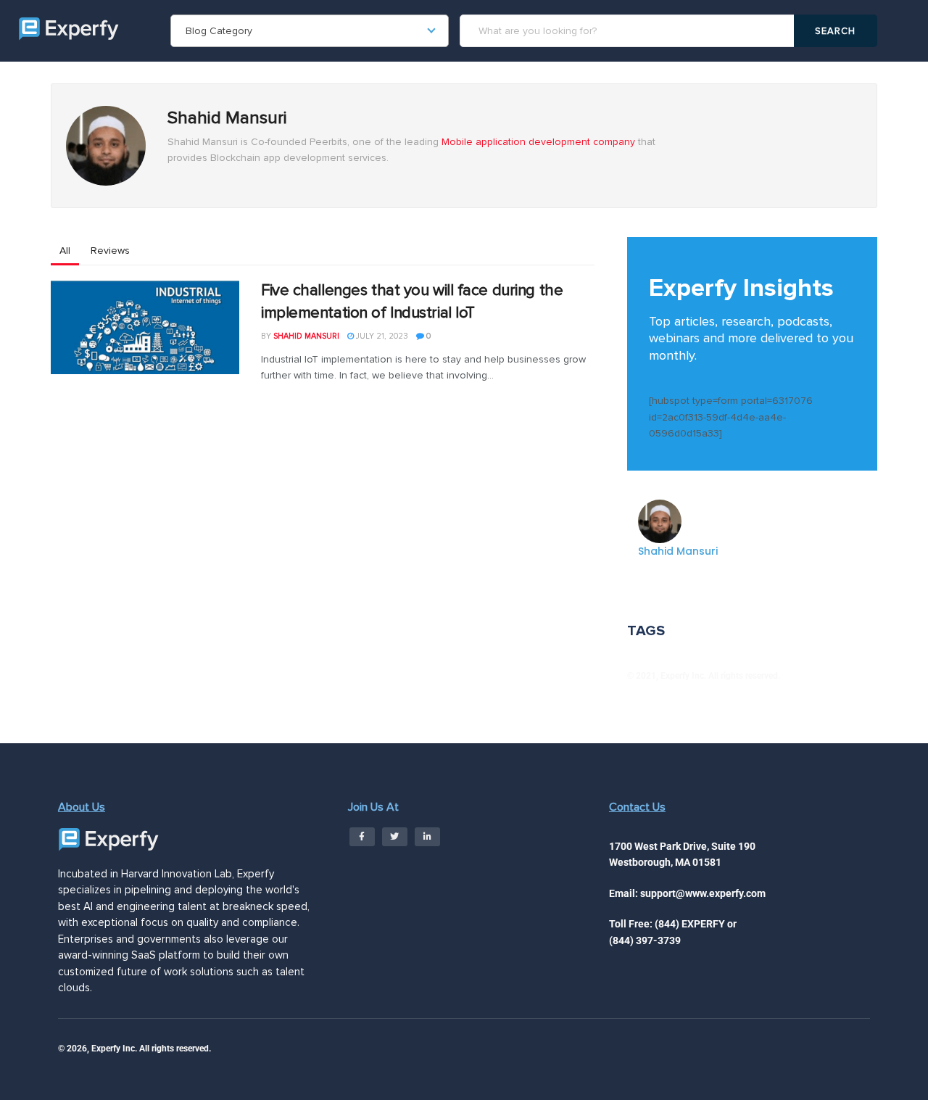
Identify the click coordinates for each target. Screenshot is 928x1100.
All (64, 250)
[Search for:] (629, 31)
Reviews (110, 250)
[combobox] (309, 31)
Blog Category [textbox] (219, 31)
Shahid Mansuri (306, 336)
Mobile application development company (538, 142)
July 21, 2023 (381, 336)
